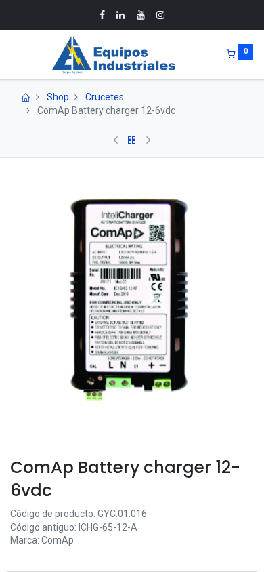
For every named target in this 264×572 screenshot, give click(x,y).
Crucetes (104, 96)
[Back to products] (132, 140)
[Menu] (11, 55)
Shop (58, 96)
